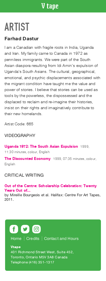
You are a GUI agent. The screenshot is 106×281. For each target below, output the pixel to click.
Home (16, 238)
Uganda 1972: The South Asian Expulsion (41, 146)
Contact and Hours (61, 238)
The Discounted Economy (28, 159)
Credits (32, 238)
